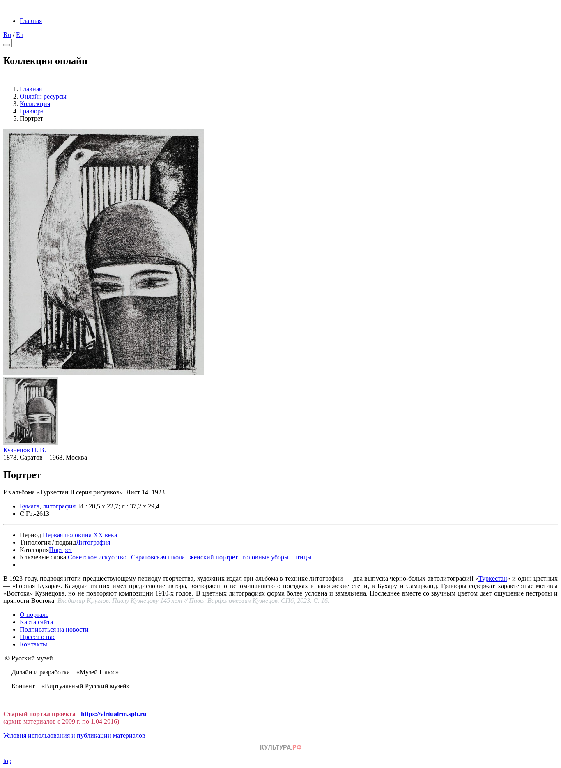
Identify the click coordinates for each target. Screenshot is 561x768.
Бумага (29, 506)
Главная (31, 20)
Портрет (60, 549)
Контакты (33, 644)
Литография (93, 542)
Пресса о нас (37, 636)
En (19, 34)
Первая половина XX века (80, 534)
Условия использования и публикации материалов (74, 735)
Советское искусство (97, 557)
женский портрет (213, 557)
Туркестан (492, 578)
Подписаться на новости (54, 629)
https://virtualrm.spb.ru (114, 714)
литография (59, 506)
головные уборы (265, 557)
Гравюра (32, 111)
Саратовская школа (158, 557)
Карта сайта (36, 622)
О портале (34, 614)
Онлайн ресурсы (43, 96)
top (7, 760)
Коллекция (35, 103)
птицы (302, 557)
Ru (7, 34)
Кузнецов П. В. (24, 449)
